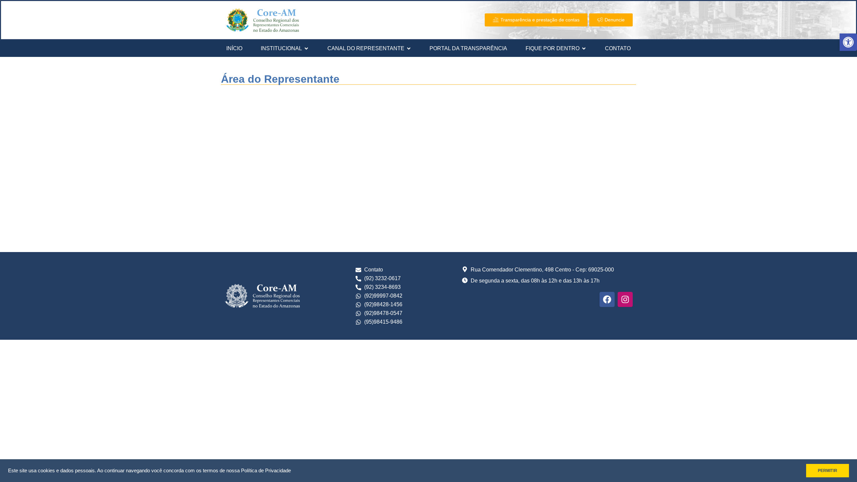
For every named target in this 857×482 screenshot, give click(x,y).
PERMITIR (827, 470)
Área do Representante (280, 79)
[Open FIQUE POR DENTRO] (584, 49)
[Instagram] (625, 299)
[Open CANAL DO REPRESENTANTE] (408, 49)
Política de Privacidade (266, 470)
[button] (848, 42)
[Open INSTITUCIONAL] (306, 49)
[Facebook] (607, 299)
